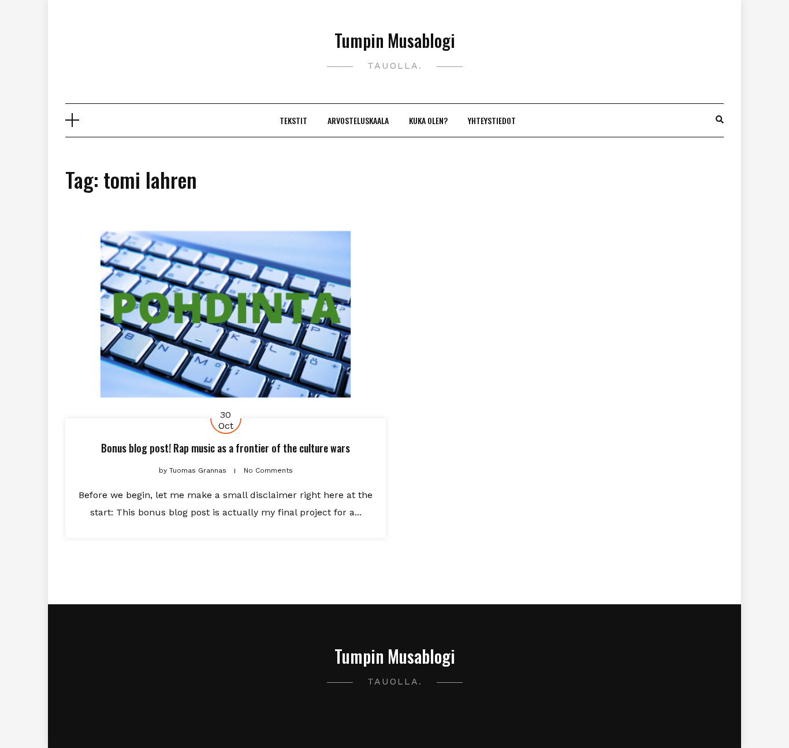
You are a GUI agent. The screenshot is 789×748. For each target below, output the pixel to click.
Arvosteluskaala (358, 120)
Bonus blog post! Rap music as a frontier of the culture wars (225, 447)
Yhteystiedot (492, 120)
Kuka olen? (428, 120)
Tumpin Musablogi (394, 40)
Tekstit (293, 120)
